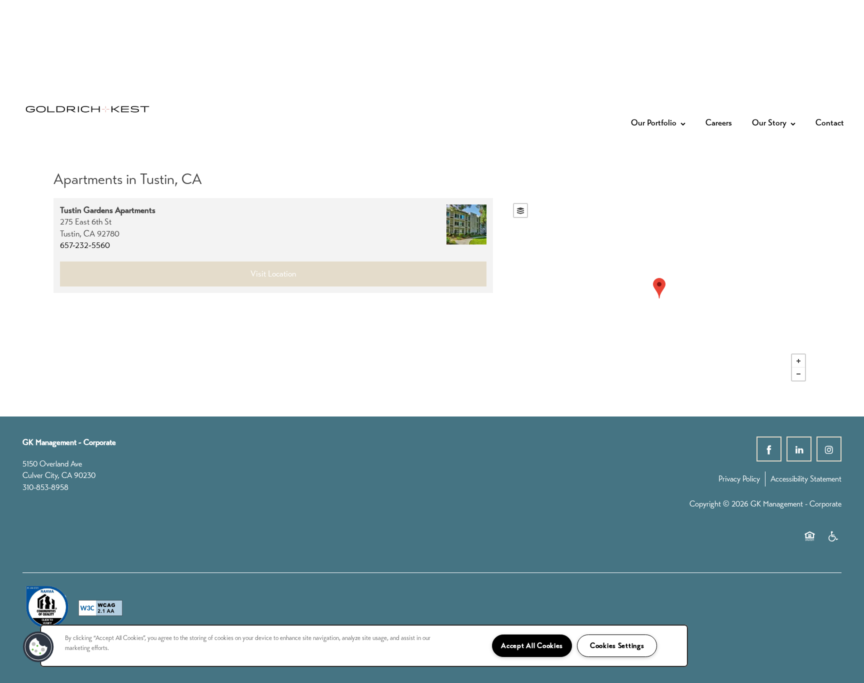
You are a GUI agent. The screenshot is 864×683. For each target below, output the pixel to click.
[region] (364, 645)
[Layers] (520, 210)
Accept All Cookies (532, 645)
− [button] (798, 374)
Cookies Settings (617, 645)
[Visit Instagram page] (829, 449)
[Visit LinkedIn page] (799, 449)
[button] (38, 647)
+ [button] (798, 361)
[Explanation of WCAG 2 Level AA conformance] (100, 608)
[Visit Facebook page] (769, 449)
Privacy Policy (739, 479)
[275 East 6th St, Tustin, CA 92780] (659, 288)
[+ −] (659, 292)
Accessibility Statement (806, 479)
